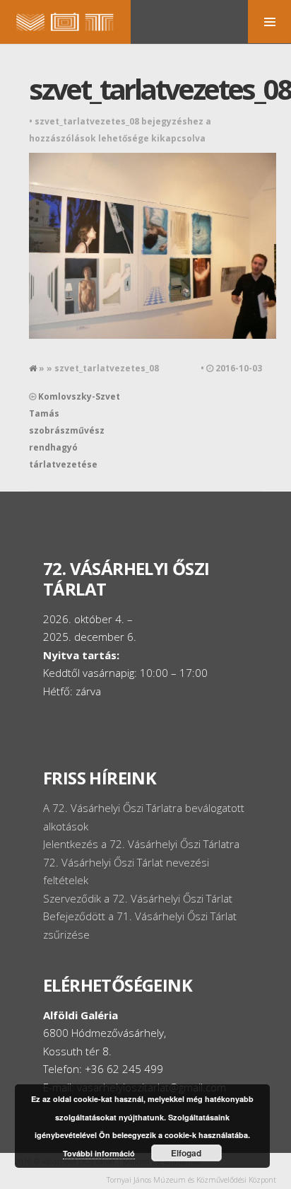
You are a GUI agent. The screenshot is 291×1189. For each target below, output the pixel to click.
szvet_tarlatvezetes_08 (160, 88)
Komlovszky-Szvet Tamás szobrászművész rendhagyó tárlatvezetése (74, 430)
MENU (269, 21)
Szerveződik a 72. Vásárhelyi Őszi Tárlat (137, 898)
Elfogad (186, 1153)
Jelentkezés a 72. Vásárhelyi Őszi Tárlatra (141, 844)
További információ (99, 1153)
